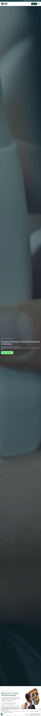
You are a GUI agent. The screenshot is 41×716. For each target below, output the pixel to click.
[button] (39, 4)
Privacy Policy (32, 711)
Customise (27, 714)
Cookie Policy (37, 711)
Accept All (37, 714)
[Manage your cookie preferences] (2, 714)
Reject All (32, 714)
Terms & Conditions (5, 712)
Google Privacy (10, 712)
